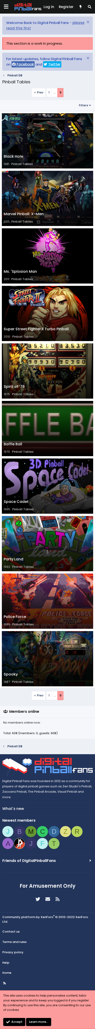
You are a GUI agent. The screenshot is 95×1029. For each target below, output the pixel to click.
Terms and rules (14, 942)
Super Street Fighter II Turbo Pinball (36, 329)
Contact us (11, 931)
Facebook (25, 64)
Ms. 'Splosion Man (20, 271)
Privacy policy (13, 952)
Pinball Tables (22, 164)
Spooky (11, 674)
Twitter (54, 64)
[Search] (89, 7)
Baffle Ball (13, 444)
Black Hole (13, 156)
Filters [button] (83, 105)
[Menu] (6, 7)
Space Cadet (16, 501)
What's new (13, 808)
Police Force (15, 616)
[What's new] (80, 7)
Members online (24, 711)
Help (5, 962)
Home (6, 973)
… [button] (54, 92)
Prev (40, 92)
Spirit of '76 (14, 386)
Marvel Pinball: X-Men (24, 214)
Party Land (13, 559)
